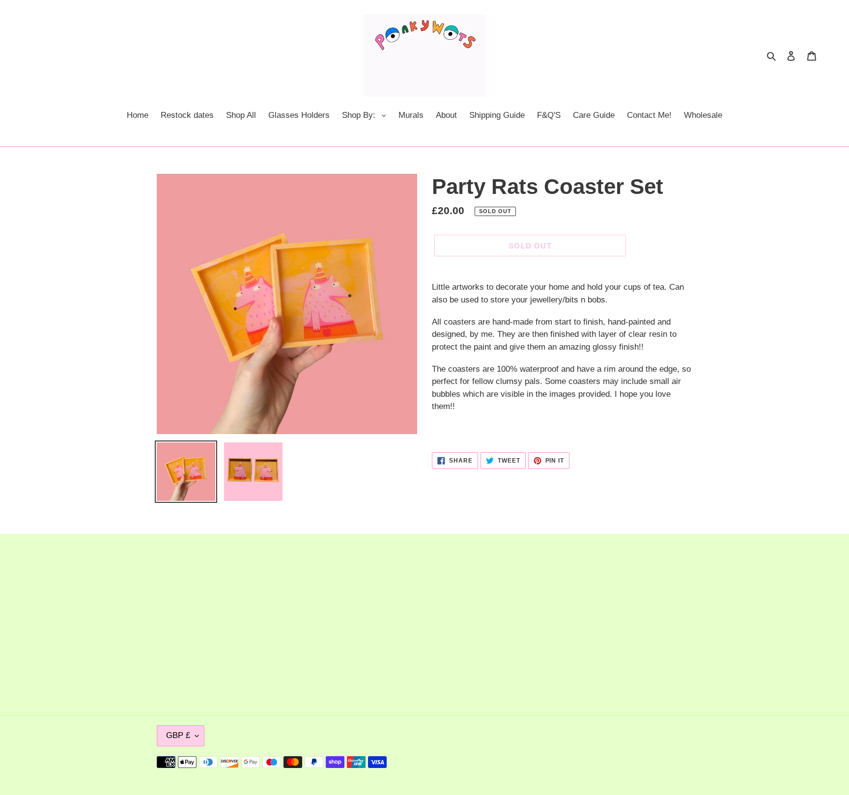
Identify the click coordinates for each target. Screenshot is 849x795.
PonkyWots (610, 762)
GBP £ (178, 735)
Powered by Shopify (661, 762)
